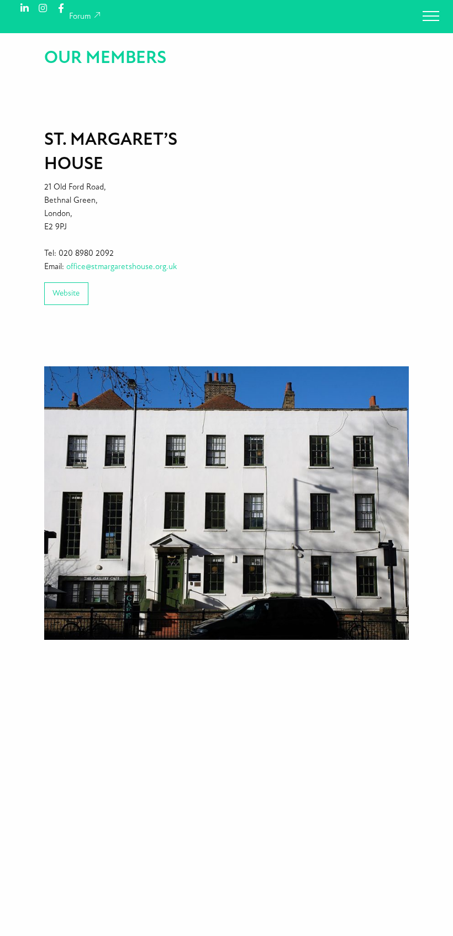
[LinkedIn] (24, 7)
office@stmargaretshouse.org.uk (121, 266)
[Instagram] (43, 7)
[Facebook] (61, 7)
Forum (81, 16)
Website (66, 293)
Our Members (105, 57)
